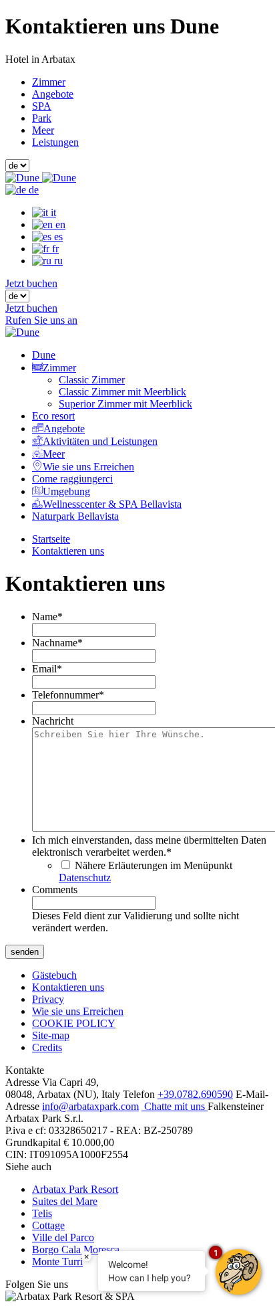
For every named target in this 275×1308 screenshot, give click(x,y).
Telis (42, 1213)
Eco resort (53, 416)
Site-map (50, 1035)
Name (47, 616)
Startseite (51, 539)
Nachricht (52, 721)
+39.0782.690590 (195, 1094)
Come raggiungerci (72, 478)
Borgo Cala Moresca (75, 1249)
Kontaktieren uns (68, 551)
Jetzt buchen (31, 283)
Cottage (48, 1225)
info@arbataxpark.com (90, 1106)
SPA (41, 106)
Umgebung (66, 491)
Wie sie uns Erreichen (88, 466)
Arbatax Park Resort (75, 1189)
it (52, 212)
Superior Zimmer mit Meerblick (125, 403)
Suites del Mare (64, 1201)
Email (47, 668)
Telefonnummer (68, 694)
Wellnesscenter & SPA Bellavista (112, 504)
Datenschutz (85, 877)
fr (54, 248)
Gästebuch (54, 975)
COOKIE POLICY (73, 1023)
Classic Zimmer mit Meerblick (122, 391)
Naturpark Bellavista (75, 516)
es (57, 236)
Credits (47, 1047)
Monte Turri (57, 1261)
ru (57, 260)
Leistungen (55, 142)
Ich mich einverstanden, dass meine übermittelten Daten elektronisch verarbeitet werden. (149, 846)
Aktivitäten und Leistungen (100, 441)
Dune (43, 355)
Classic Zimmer (92, 379)
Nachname (57, 642)
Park (41, 118)
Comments (54, 889)
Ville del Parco (63, 1237)
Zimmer (48, 82)
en (59, 224)
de (32, 189)
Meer (43, 130)
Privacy (48, 999)
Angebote (52, 94)
